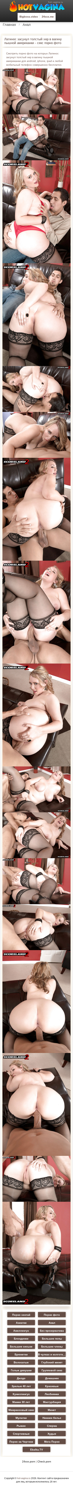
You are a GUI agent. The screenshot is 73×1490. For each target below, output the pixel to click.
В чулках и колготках (52, 1354)
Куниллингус (21, 1394)
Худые (52, 1433)
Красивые (52, 1386)
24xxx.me (48, 16)
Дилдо (21, 1378)
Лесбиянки (52, 1394)
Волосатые (21, 1362)
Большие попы (52, 1338)
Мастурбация (52, 1402)
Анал (27, 25)
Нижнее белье (51, 1417)
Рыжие (21, 1425)
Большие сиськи (21, 1346)
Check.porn (44, 1461)
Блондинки (21, 1338)
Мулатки (21, 1417)
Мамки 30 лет (21, 1402)
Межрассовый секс (21, 1409)
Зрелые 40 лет (21, 1386)
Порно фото (52, 1314)
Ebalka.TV (36, 1449)
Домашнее (52, 1378)
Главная (9, 25)
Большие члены (52, 1346)
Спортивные (21, 1433)
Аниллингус (21, 1330)
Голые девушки (21, 1370)
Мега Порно (52, 1441)
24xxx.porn (28, 1461)
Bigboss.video (28, 16)
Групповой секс (52, 1370)
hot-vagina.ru (24, 1478)
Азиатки (21, 1322)
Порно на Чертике (21, 1441)
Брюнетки (21, 1354)
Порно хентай (21, 1314)
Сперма (52, 1425)
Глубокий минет (52, 1362)
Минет (52, 1409)
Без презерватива (52, 1330)
